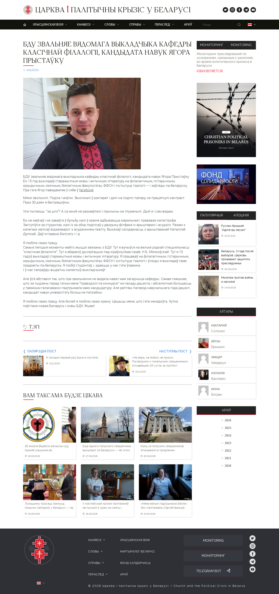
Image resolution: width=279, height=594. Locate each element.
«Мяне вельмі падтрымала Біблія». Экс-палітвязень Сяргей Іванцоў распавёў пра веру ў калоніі (164, 506)
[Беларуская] (250, 25)
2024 (228, 435)
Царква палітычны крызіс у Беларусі (113, 11)
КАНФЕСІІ (94, 540)
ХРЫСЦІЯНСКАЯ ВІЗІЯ (135, 540)
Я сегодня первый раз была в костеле (72, 357)
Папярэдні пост (41, 351)
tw (224, 9)
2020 (228, 465)
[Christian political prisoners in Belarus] (226, 120)
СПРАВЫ (94, 563)
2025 (228, 427)
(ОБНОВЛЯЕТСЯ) (210, 71)
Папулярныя (211, 215)
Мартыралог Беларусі (137, 551)
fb (238, 9)
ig (231, 9)
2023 (228, 443)
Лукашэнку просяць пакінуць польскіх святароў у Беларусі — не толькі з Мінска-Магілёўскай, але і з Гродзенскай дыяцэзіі (49, 506)
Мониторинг (211, 45)
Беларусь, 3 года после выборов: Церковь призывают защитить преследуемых (237, 257)
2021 (228, 458)
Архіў (188, 24)
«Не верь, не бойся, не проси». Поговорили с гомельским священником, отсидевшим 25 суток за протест (160, 361)
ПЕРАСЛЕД (96, 574)
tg (245, 9)
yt (251, 9)
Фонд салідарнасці (135, 563)
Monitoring (241, 45)
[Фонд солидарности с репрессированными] (226, 184)
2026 (228, 420)
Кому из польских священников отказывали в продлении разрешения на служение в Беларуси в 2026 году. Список (162, 448)
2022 (228, 450)
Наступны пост (173, 351)
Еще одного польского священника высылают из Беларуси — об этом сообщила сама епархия (107, 448)
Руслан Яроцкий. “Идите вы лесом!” (233, 228)
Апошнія (241, 215)
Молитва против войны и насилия (237, 279)
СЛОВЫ (93, 551)
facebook (86, 190)
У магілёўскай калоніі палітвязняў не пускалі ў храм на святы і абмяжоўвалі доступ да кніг (106, 506)
